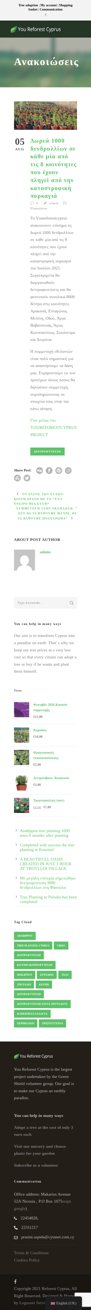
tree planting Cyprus (33, 945)
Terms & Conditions (31, 1252)
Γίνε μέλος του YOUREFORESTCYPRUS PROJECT (53, 427)
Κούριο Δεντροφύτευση (34, 965)
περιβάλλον (25, 1023)
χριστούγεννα (52, 1023)
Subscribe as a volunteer (36, 1165)
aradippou (25, 935)
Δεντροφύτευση (47, 451)
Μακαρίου (24, 974)
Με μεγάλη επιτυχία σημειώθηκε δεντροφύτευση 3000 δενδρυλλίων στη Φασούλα (48, 883)
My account (48, 5)
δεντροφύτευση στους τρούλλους (42, 1004)
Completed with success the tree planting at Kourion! (47, 847)
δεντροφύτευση (29, 994)
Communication (51, 9)
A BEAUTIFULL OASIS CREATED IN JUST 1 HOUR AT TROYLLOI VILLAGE (45, 864)
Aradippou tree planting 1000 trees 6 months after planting (45, 833)
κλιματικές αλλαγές (32, 1013)
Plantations (38, 208)
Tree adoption (28, 5)
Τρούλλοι (24, 984)
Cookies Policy (27, 1260)
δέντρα (44, 984)
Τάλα (65, 974)
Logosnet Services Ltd (38, 1302)
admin (54, 203)
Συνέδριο (47, 974)
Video (61, 945)
